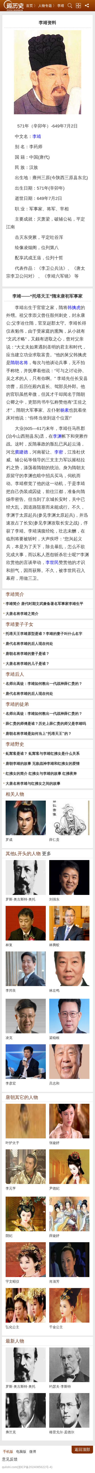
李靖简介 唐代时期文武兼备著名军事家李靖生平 (44, 603)
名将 (23, 362)
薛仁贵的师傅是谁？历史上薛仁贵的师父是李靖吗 (46, 723)
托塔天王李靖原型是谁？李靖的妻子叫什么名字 (44, 633)
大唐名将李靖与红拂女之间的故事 (33, 783)
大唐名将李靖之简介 (22, 613)
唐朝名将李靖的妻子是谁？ (27, 653)
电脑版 (21, 1452)
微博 (32, 1452)
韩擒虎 (74, 307)
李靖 (60, 6)
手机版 (8, 1452)
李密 (58, 452)
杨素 (64, 410)
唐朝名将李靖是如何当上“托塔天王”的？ (39, 733)
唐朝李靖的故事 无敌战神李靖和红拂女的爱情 (43, 763)
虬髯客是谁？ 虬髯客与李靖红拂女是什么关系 (43, 753)
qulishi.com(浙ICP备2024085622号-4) (27, 1467)
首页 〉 (31, 6)
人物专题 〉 (47, 6)
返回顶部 (82, 1449)
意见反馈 (10, 1459)
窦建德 (21, 452)
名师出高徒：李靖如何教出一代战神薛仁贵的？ (44, 683)
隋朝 (14, 362)
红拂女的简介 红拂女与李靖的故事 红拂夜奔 (41, 773)
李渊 (57, 436)
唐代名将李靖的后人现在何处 (29, 643)
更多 (46, 853)
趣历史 (14, 5)
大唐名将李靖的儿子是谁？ (27, 663)
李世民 (52, 562)
